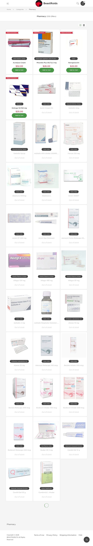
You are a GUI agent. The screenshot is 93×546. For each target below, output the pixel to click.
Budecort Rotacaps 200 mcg (19, 450)
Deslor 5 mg (19, 534)
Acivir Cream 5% (46, 108)
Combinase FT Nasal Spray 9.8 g (19, 513)
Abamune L (46, 196)
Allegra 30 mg (73, 281)
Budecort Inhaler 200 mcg (73, 408)
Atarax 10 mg (74, 323)
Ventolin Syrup (19, 153)
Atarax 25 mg (19, 365)
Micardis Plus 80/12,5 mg (46, 63)
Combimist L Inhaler (46, 492)
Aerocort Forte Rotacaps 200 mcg (75, 238)
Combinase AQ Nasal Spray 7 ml (74, 471)
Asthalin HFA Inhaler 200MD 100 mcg (49, 153)
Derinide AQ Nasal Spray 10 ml (74, 513)
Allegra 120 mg (19, 281)
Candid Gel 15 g (74, 450)
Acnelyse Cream (19, 63)
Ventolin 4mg (73, 108)
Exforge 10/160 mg (19, 108)
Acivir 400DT (73, 196)
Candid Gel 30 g (19, 492)
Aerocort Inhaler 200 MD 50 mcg (47, 513)
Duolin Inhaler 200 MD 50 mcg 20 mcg (76, 534)
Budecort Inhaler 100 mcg (46, 408)
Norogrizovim (73, 63)
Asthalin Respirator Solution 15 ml (47, 323)
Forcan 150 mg (74, 153)
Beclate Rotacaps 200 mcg (19, 408)
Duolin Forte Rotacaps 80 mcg (46, 534)
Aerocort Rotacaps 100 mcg (46, 365)
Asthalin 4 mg (19, 323)
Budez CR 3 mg (46, 450)
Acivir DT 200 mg (19, 238)
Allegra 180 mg (47, 281)
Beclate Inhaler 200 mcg (73, 365)
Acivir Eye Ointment (47, 238)
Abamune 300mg (19, 196)
